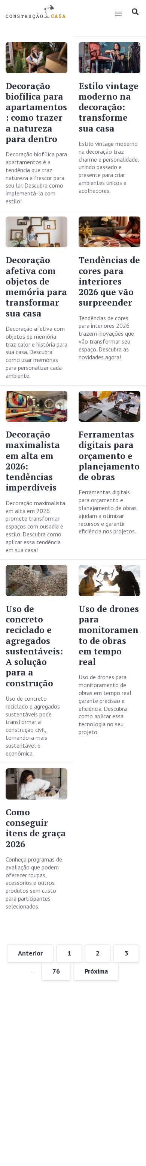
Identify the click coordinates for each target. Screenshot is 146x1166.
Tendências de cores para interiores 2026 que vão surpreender (109, 281)
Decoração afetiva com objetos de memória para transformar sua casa (36, 286)
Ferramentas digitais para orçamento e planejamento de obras (109, 456)
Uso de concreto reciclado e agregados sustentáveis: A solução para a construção (34, 646)
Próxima (96, 971)
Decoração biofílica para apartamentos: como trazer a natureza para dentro (36, 112)
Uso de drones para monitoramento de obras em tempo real (109, 635)
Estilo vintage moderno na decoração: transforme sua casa (109, 107)
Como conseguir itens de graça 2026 (36, 828)
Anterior (30, 953)
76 (56, 971)
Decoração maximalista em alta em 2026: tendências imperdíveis (33, 461)
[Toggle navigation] (118, 14)
